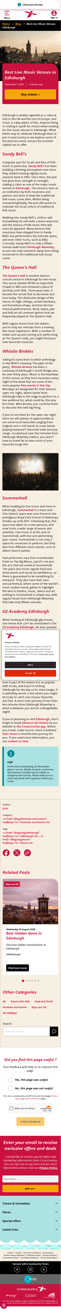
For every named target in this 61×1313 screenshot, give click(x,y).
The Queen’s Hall (13, 275)
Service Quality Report (48, 1258)
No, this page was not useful (34, 1088)
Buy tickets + (30, 94)
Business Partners (49, 1255)
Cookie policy (47, 1253)
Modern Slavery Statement (14, 1255)
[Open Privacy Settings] (4, 1305)
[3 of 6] (29, 981)
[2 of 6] (26, 981)
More (30, 665)
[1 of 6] (23, 981)
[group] (30, 927)
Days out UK (39, 1007)
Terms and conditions (31, 1253)
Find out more (17, 968)
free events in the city (35, 385)
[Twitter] (16, 852)
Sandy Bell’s (36, 166)
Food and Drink (43, 1001)
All (4, 1001)
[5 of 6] (35, 981)
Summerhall (25, 510)
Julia (5, 808)
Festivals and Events (15, 1007)
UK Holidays (10, 1013)
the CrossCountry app (31, 726)
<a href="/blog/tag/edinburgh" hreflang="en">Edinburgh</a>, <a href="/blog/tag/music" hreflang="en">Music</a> (23, 838)
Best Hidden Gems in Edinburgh (24, 935)
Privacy (18, 1253)
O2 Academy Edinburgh (18, 627)
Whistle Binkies (21, 367)
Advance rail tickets (35, 722)
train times (9, 734)
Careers (10, 1253)
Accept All (30, 673)
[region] (30, 654)
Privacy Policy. (48, 1167)
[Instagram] (30, 1269)
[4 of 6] (32, 981)
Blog (18, 24)
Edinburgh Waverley (40, 247)
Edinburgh (23, 188)
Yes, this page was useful (31, 1079)
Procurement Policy (10, 1258)
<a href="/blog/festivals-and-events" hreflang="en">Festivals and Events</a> (27, 820)
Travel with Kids (20, 1001)
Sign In (54, 17)
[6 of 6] (38, 981)
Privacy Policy (43, 654)
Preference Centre (33, 1255)
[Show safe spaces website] (30, 1279)
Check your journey (33, 4)
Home (6, 24)
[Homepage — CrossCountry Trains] (30, 14)
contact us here (18, 741)
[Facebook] (17, 1269)
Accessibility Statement (29, 1258)
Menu (7, 17)
